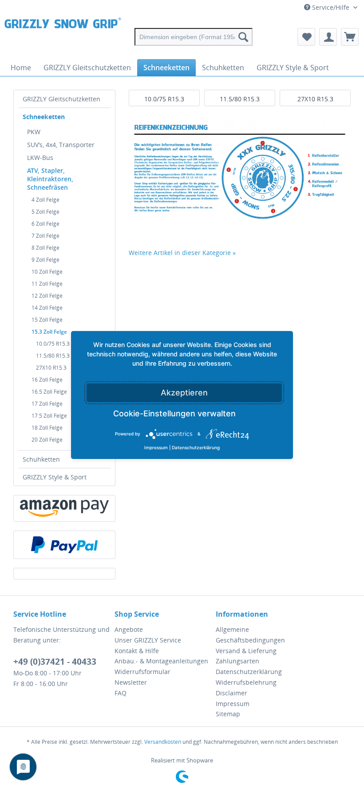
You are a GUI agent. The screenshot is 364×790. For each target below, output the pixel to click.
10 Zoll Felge (47, 271)
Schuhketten (41, 459)
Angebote (129, 629)
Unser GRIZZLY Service (148, 640)
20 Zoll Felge (47, 439)
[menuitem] (194, 37)
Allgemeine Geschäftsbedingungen (250, 634)
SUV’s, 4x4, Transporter (61, 144)
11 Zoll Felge (47, 283)
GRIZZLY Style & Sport (55, 477)
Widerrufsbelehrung (246, 682)
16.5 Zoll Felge (49, 391)
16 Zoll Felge (47, 379)
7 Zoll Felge (45, 235)
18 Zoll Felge (47, 427)
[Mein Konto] (328, 37)
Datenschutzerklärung (249, 671)
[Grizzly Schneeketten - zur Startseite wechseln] (62, 37)
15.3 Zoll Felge (49, 331)
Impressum (232, 703)
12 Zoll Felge (47, 295)
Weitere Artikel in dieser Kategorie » (182, 252)
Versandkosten (162, 742)
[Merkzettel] (306, 37)
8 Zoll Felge (45, 247)
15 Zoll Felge (47, 319)
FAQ (121, 693)
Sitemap (228, 714)
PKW (33, 132)
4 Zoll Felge (45, 199)
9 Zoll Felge (45, 259)
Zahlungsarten (237, 661)
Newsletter (131, 682)
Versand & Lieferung (246, 650)
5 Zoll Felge (45, 211)
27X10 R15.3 (315, 99)
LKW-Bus (40, 157)
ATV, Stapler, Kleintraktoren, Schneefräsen (50, 179)
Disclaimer (231, 693)
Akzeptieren (184, 392)
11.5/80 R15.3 (240, 99)
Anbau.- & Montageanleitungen (161, 661)
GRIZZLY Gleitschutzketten (61, 99)
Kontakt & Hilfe (137, 650)
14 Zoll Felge (47, 307)
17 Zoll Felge (47, 403)
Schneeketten (44, 116)
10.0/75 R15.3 (164, 99)
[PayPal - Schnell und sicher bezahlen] (64, 544)
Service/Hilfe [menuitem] (330, 7)
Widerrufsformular (142, 671)
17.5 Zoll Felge (49, 415)
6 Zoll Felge (45, 223)
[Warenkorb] (350, 37)
